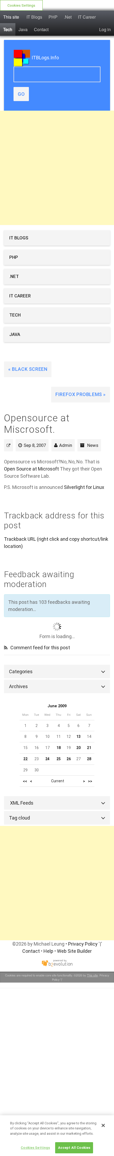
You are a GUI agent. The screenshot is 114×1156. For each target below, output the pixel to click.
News (92, 445)
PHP (53, 17)
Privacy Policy (83, 944)
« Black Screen (27, 369)
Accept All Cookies (74, 1148)
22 (25, 759)
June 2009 (57, 706)
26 (69, 759)
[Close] (103, 1125)
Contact (41, 29)
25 (58, 759)
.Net (68, 17)
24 (47, 759)
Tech (7, 29)
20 (78, 748)
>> (90, 781)
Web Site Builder (74, 951)
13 (78, 736)
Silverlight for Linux (84, 487)
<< (25, 781)
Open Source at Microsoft (31, 469)
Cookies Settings (21, 5)
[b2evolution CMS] (57, 963)
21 (89, 748)
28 (89, 759)
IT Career (87, 17)
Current (57, 781)
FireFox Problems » (80, 394)
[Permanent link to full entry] (8, 445)
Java (23, 29)
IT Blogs (34, 17)
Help (48, 951)
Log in (105, 29)
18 (58, 748)
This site (11, 17)
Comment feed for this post (39, 647)
